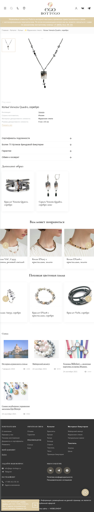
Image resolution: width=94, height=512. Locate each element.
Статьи (30, 445)
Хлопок (71, 448)
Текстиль (50, 448)
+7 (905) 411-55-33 (63, 25)
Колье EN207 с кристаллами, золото (42, 261)
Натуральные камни (76, 438)
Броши (50, 435)
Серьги (50, 444)
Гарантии (31, 435)
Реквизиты (6, 444)
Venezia (41, 112)
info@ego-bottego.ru (13, 468)
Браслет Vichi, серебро (78, 312)
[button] (5, 245)
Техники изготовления (11, 438)
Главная (5, 30)
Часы (49, 451)
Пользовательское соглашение (59, 480)
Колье (20, 30)
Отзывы (30, 431)
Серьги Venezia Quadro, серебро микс (50, 203)
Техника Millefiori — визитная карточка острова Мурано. (77, 365)
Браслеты (51, 431)
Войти (4, 454)
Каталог (13, 30)
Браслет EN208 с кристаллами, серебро (43, 314)
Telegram (8, 472)
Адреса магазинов (12, 485)
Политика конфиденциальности (59, 477)
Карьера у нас (7, 435)
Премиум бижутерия (55, 454)
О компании (7, 431)
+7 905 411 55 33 (12, 482)
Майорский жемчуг (41, 363)
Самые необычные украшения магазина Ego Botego (16, 407)
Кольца (50, 441)
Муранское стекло (34, 30)
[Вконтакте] (82, 8)
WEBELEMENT (55, 508)
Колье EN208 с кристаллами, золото (77, 261)
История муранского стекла (14, 363)
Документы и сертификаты (12, 441)
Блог (29, 448)
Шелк (70, 451)
